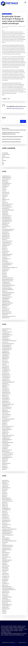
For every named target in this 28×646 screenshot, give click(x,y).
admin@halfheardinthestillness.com (10, 26)
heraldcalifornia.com (6, 392)
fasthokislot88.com (5, 398)
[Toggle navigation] (25, 2)
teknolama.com (5, 224)
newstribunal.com (5, 333)
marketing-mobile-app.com (7, 254)
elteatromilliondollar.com (7, 218)
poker (3, 163)
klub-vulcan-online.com (6, 408)
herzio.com (4, 189)
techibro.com (4, 523)
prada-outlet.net (5, 480)
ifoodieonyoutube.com (6, 345)
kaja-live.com (4, 511)
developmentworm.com (6, 601)
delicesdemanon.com (6, 557)
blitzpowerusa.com (6, 236)
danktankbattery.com (6, 258)
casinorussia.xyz (5, 573)
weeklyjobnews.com (6, 295)
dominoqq (4, 160)
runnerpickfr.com (5, 484)
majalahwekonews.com (6, 177)
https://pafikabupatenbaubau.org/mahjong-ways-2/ (11, 633)
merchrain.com (5, 460)
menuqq (2, 626)
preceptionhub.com (6, 336)
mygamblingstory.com (6, 176)
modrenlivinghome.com (6, 455)
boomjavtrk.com (5, 467)
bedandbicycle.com (6, 390)
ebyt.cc (3, 536)
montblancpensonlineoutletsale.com (9, 529)
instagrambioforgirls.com (7, 243)
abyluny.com (4, 466)
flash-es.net (4, 271)
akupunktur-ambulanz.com (7, 532)
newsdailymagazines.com (7, 334)
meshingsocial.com (6, 251)
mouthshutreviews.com (6, 349)
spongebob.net (5, 212)
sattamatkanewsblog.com (7, 288)
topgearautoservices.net (7, 450)
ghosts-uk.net (4, 493)
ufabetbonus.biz (5, 607)
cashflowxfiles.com (6, 245)
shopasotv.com (5, 594)
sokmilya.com (4, 464)
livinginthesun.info (5, 199)
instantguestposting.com (7, 597)
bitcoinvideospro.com (6, 205)
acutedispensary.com (6, 286)
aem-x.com (4, 364)
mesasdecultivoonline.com (7, 230)
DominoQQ (4, 13)
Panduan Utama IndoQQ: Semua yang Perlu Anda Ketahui (14, 130)
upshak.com (4, 273)
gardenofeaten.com (6, 238)
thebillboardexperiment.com (7, 442)
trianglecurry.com (5, 432)
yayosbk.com (4, 563)
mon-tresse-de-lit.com (6, 445)
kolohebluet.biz (5, 567)
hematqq (7, 628)
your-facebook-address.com (7, 452)
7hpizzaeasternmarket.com (7, 545)
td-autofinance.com (6, 518)
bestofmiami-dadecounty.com (8, 343)
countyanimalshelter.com (7, 297)
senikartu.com (5, 195)
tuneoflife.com (5, 314)
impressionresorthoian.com (7, 277)
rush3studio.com (5, 186)
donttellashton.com (6, 184)
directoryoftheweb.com (6, 183)
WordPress (16, 642)
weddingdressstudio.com (7, 560)
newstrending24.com (6, 605)
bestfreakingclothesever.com (8, 279)
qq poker (15, 626)
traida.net (4, 551)
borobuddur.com (5, 371)
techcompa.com (5, 512)
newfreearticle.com (6, 235)
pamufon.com (4, 417)
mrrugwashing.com (6, 269)
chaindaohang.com (6, 537)
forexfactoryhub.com (6, 509)
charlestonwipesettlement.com (8, 292)
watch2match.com (5, 583)
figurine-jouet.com (5, 451)
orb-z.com (4, 227)
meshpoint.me (5, 211)
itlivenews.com (5, 602)
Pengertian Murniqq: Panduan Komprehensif (11, 139)
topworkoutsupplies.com (7, 348)
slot (8, 98)
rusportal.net (4, 196)
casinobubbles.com (6, 354)
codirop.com (4, 492)
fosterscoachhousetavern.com (8, 229)
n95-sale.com (4, 502)
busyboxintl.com (5, 214)
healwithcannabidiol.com (7, 429)
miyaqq (10, 634)
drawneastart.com (5, 396)
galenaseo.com (5, 585)
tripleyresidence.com (6, 411)
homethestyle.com (5, 368)
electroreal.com (5, 342)
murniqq (2, 628)
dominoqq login (5, 153)
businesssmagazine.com (7, 499)
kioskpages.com (5, 430)
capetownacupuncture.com (7, 204)
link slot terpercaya (6, 154)
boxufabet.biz (5, 448)
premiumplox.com (5, 561)
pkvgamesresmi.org (20, 634)
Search (4, 117)
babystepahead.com (6, 301)
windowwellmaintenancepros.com (8, 316)
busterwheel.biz (5, 570)
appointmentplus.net (6, 599)
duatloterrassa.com (6, 416)
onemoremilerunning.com (7, 241)
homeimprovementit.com (7, 331)
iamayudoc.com (5, 383)
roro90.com (4, 187)
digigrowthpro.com (5, 481)
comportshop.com (5, 591)
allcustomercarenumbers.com (8, 404)
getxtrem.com (4, 248)
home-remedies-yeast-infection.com (9, 340)
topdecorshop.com (5, 592)
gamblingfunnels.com (6, 487)
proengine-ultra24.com (6, 548)
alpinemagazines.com (6, 524)
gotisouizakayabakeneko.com (8, 210)
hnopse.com (4, 307)
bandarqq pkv (21, 627)
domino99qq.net (5, 182)
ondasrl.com (4, 423)
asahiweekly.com (5, 387)
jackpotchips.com (5, 401)
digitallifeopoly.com (6, 352)
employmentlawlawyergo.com (8, 588)
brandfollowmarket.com (6, 294)
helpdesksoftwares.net (6, 328)
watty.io (3, 198)
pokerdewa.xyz (5, 580)
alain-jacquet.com (5, 208)
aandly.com (4, 611)
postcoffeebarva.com (6, 217)
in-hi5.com (4, 190)
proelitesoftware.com (6, 402)
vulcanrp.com (4, 526)
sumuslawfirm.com (5, 282)
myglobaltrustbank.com (6, 586)
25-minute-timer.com (6, 376)
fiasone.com (4, 257)
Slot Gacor (9, 13)
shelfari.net (4, 571)
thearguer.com (5, 252)
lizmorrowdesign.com (6, 427)
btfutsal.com (4, 490)
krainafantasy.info (5, 192)
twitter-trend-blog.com (6, 527)
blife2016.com (4, 424)
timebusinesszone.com (6, 311)
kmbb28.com (4, 461)
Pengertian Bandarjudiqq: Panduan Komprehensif (12, 136)
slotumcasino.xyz (5, 574)
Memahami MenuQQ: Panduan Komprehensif (11, 141)
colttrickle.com (5, 483)
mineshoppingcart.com (6, 346)
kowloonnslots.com (6, 521)
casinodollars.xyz (5, 577)
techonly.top (4, 496)
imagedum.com (5, 433)
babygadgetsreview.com (7, 530)
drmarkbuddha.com (6, 539)
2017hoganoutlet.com (6, 179)
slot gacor (19, 626)
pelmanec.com (5, 180)
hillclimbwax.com (5, 305)
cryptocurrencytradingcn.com (7, 289)
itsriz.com (4, 201)
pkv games (4, 98)
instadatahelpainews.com (7, 457)
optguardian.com (5, 358)
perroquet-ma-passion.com (7, 454)
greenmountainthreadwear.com (8, 285)
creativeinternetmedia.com (7, 501)
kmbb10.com (4, 246)
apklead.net (4, 469)
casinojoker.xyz (5, 579)
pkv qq (11, 630)
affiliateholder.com (5, 317)
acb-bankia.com (5, 270)
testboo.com (4, 558)
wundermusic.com (5, 373)
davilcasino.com (5, 361)
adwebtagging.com (5, 298)
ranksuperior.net (5, 300)
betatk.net (4, 610)
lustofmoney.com (5, 310)
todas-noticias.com (5, 193)
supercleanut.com (5, 389)
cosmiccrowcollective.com (7, 207)
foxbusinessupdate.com (7, 264)
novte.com (4, 543)
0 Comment (5, 27)
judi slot (3, 156)
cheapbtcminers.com (6, 380)
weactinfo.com (5, 249)
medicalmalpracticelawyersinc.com (9, 589)
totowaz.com (4, 291)
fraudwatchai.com (5, 362)
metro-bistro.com (5, 554)
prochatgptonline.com (6, 508)
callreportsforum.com (6, 463)
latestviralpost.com (6, 233)
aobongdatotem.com (6, 339)
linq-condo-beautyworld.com (7, 535)
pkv (2, 158)
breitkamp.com (5, 410)
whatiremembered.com (6, 533)
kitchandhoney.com (6, 552)
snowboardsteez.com (6, 242)
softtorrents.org (5, 413)
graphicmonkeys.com (6, 393)
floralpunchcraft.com (6, 255)
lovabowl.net (4, 330)
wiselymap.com (5, 506)
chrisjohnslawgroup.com (7, 407)
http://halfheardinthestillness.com (17, 108)
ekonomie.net (4, 598)
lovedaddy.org (5, 266)
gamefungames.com (6, 374)
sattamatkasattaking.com (7, 439)
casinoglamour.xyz (5, 576)
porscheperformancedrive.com (8, 419)
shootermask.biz (5, 568)
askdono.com (4, 495)
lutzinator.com (5, 421)
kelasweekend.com (6, 608)
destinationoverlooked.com (7, 303)
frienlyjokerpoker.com (6, 520)
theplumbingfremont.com (7, 604)
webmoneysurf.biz (5, 566)
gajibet (14, 634)
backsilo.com (4, 274)
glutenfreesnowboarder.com (7, 426)
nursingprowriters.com (6, 283)
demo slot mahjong (6, 157)
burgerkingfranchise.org (7, 220)
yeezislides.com (5, 337)
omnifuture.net (5, 486)
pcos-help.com (5, 489)
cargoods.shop (5, 202)
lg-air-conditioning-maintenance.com (9, 540)
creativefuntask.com (6, 377)
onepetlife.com (5, 441)
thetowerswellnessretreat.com (8, 435)
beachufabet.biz (5, 444)
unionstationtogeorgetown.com (8, 382)
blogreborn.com (5, 503)
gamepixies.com (5, 395)
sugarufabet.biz (5, 447)
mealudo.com (4, 260)
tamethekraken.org (6, 420)
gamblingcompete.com (6, 498)
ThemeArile (14, 643)
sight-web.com (5, 514)
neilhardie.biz (4, 564)
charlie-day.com (5, 261)
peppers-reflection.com (6, 313)
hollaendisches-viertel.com (7, 546)
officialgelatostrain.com (6, 436)
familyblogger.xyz (5, 405)
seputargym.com (5, 355)
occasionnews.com (6, 308)
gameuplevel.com (5, 367)
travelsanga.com (5, 595)
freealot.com (4, 386)
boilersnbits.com (5, 232)
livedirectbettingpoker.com (7, 263)
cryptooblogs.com (5, 365)
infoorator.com (5, 542)
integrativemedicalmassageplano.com (9, 267)
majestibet (6, 634)
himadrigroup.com (5, 515)
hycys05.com (4, 239)
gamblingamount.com (6, 304)
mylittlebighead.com (6, 385)
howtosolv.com (5, 555)
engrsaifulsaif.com (5, 379)
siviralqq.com (4, 276)
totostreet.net (4, 359)
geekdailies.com (5, 458)
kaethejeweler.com (6, 438)
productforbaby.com (6, 226)
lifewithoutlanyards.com (7, 549)
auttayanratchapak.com (6, 215)
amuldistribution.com (6, 370)
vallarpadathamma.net (6, 221)
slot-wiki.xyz (4, 582)
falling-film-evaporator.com (7, 280)
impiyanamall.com (5, 357)
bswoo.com (4, 613)
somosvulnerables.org (6, 414)
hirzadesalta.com (5, 351)
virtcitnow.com (5, 505)
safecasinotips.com (6, 399)
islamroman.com (5, 517)
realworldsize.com (5, 223)
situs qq (6, 626)
